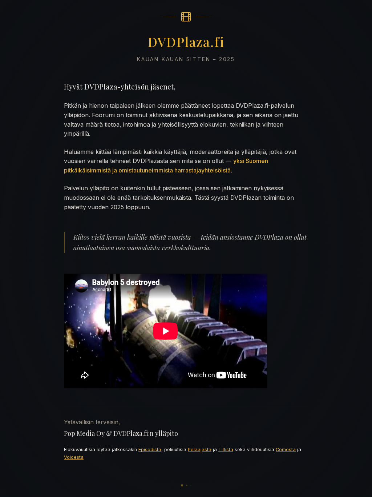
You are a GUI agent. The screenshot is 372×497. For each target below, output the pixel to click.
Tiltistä (225, 449)
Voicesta (74, 457)
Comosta (286, 449)
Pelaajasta (199, 449)
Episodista (149, 449)
